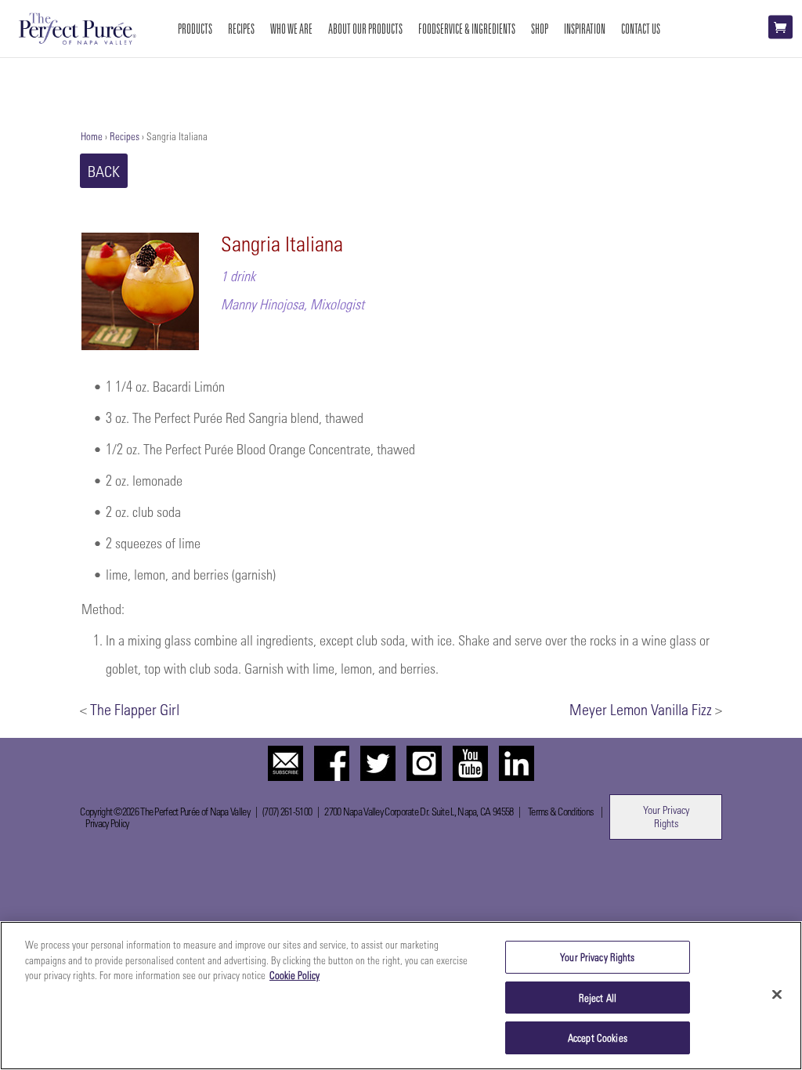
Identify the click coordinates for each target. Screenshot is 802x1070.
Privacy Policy (106, 823)
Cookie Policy (294, 974)
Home (92, 136)
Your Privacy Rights (666, 816)
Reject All (597, 997)
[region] (401, 995)
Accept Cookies (597, 1037)
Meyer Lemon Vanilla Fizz (640, 708)
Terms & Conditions (560, 811)
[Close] (777, 995)
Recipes (124, 136)
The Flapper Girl (134, 708)
